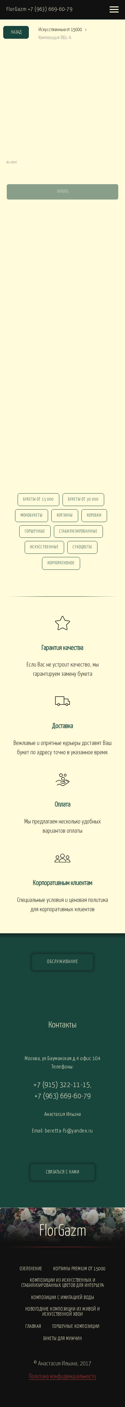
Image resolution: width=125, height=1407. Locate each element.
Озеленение (31, 1268)
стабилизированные (78, 531)
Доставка (62, 726)
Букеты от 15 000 (38, 499)
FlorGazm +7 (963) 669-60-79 (39, 9)
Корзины (65, 515)
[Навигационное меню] (114, 9)
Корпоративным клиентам (62, 883)
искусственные (44, 547)
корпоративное (61, 563)
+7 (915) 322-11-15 (61, 1085)
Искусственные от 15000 (60, 29)
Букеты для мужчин (62, 1338)
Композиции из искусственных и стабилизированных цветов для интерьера (62, 1283)
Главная (33, 1326)
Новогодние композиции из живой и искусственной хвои (62, 1312)
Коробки (94, 515)
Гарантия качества (62, 648)
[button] (62, 1172)
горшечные (35, 531)
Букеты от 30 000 (83, 499)
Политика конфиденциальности (62, 1376)
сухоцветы (82, 547)
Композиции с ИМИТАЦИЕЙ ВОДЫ (62, 1297)
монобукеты (32, 515)
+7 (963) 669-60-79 (62, 1096)
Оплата (63, 804)
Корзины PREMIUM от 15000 (79, 1268)
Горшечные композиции (76, 1326)
